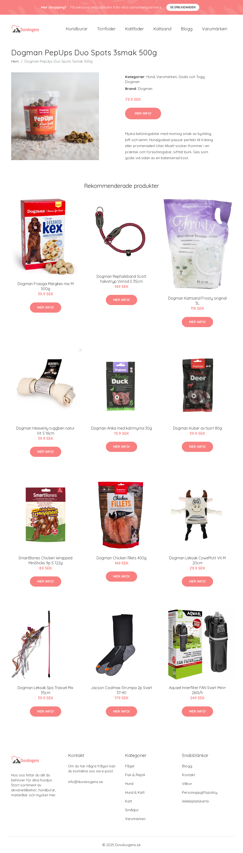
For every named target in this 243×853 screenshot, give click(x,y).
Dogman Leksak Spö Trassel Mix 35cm (45, 690)
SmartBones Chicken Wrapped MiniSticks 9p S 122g (45, 560)
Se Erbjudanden (183, 7)
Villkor (187, 783)
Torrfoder (106, 29)
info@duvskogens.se (85, 781)
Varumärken (214, 29)
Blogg (186, 29)
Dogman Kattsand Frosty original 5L (197, 301)
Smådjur (132, 810)
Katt (128, 801)
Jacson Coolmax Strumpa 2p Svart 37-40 (121, 690)
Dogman (132, 81)
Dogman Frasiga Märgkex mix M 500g (46, 286)
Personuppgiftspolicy (199, 792)
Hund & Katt (135, 792)
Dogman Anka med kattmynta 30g (121, 428)
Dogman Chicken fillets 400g (121, 558)
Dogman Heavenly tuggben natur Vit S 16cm (45, 431)
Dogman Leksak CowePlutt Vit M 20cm (197, 560)
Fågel (129, 766)
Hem (15, 61)
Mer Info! (143, 113)
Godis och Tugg (191, 76)
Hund (150, 76)
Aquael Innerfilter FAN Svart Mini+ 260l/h (197, 690)
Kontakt (188, 775)
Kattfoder (134, 29)
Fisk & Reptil (135, 775)
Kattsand (162, 29)
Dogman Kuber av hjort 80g (197, 428)
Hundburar (77, 29)
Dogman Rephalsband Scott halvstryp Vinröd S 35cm (121, 279)
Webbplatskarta (195, 801)
